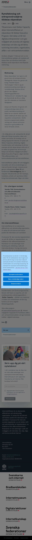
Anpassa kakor (16, 284)
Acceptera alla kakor (16, 274)
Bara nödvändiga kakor (16, 279)
